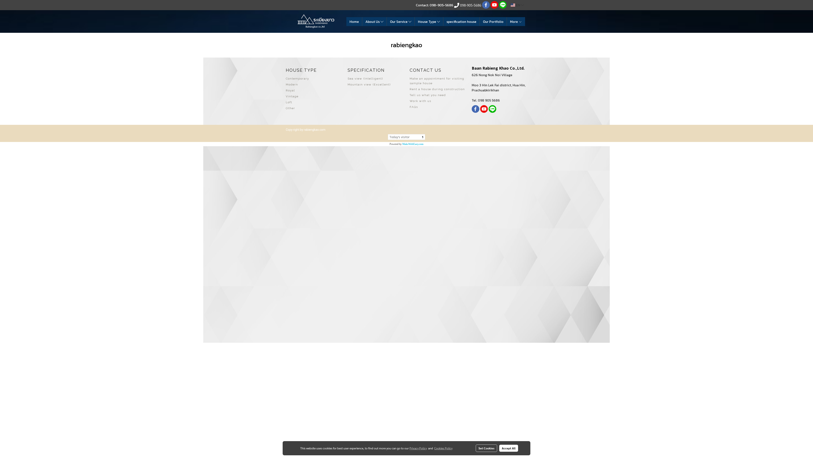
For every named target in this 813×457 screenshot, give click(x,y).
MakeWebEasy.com (412, 144)
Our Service (399, 21)
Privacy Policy (418, 448)
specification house (461, 21)
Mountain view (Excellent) (369, 84)
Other (290, 108)
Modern (292, 84)
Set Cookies (486, 448)
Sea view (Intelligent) (365, 78)
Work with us (420, 101)
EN (518, 5)
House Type (427, 21)
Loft (289, 102)
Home (354, 21)
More (514, 21)
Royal (290, 90)
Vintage (292, 96)
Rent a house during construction (437, 89)
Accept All (509, 448)
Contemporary (297, 78)
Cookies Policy (443, 448)
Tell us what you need (428, 95)
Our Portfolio (493, 21)
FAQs (414, 107)
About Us (372, 21)
